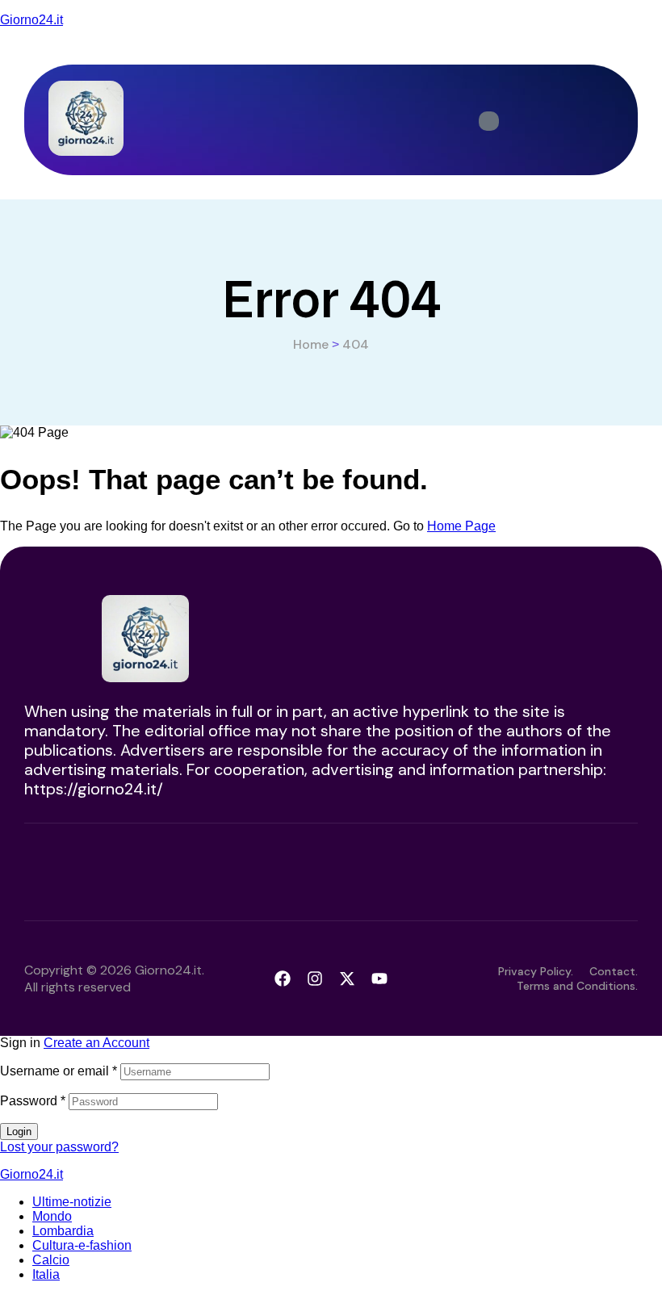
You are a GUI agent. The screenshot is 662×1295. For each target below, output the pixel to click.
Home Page (461, 526)
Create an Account (96, 1043)
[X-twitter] (347, 978)
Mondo (52, 1216)
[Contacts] (489, 121)
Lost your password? (59, 1147)
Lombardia (63, 1231)
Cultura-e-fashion (82, 1245)
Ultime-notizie (71, 1202)
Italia (46, 1274)
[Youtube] (379, 978)
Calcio (50, 1260)
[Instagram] (315, 978)
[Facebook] (282, 978)
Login (18, 1131)
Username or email (58, 1071)
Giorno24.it (31, 20)
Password (32, 1101)
